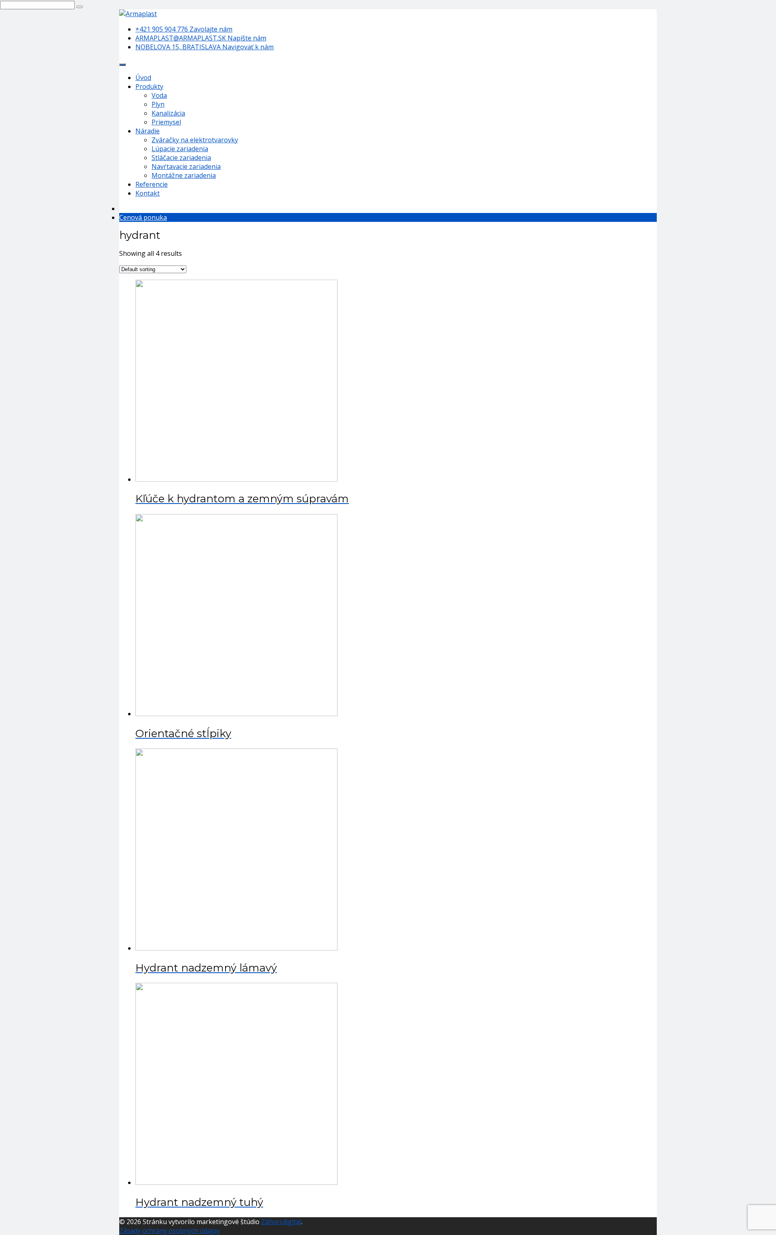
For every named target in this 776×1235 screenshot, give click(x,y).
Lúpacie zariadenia (180, 148)
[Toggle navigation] (122, 64)
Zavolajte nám (183, 29)
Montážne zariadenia (184, 175)
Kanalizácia (168, 113)
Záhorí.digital (281, 1221)
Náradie (147, 130)
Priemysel (166, 122)
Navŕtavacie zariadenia (186, 166)
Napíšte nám (200, 38)
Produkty (149, 86)
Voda (159, 95)
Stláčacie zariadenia (181, 157)
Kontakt (147, 193)
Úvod (143, 77)
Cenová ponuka (143, 217)
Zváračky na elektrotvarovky (195, 139)
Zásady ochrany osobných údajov (169, 1230)
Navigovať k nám (204, 46)
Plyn (158, 104)
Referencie (151, 184)
